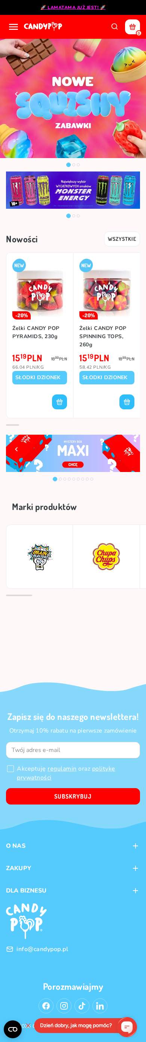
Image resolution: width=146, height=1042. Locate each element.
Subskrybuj (73, 796)
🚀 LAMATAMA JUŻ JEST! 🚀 (73, 7)
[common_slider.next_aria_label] (129, 93)
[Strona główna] (44, 26)
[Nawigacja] (13, 26)
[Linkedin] (99, 1005)
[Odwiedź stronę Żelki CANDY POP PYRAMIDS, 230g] (39, 289)
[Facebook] (46, 1005)
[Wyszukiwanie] (114, 26)
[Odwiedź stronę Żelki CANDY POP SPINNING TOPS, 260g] (106, 289)
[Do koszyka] (59, 401)
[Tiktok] (81, 1005)
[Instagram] (64, 1005)
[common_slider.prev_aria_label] (16, 93)
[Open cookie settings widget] (13, 1029)
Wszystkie (122, 239)
